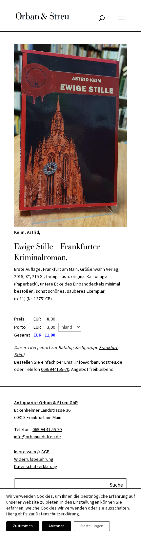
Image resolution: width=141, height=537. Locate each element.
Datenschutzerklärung (57, 514)
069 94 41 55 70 (47, 429)
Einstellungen (86, 502)
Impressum (25, 452)
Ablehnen (57, 526)
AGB (45, 452)
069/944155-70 (55, 369)
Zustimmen (23, 526)
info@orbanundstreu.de (98, 362)
